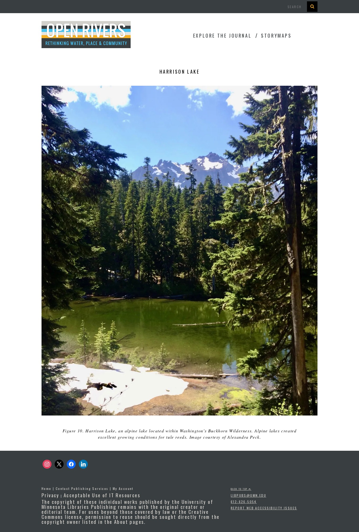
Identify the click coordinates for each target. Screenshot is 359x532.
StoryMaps (276, 35)
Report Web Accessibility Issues (264, 508)
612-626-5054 (244, 501)
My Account (123, 488)
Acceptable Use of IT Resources (102, 495)
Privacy (50, 495)
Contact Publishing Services (82, 488)
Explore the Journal (222, 35)
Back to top (240, 488)
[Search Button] (312, 6)
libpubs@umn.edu (248, 495)
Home (47, 488)
